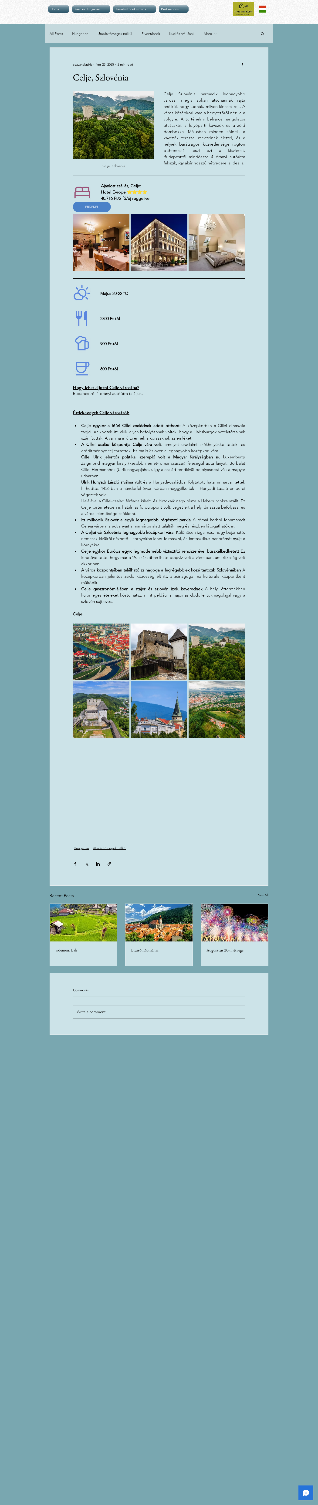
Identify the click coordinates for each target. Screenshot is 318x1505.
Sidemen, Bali (66, 950)
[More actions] (242, 64)
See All (263, 895)
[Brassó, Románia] (159, 922)
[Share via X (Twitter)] (86, 864)
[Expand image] (101, 242)
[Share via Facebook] (75, 864)
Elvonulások (151, 33)
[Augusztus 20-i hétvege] (234, 922)
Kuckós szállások (181, 33)
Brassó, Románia (144, 950)
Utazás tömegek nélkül (115, 33)
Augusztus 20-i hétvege (225, 950)
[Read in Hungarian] (262, 9)
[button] (262, 33)
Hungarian (80, 33)
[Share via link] (109, 864)
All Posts (56, 33)
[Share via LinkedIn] (98, 864)
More (208, 33)
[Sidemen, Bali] (83, 922)
